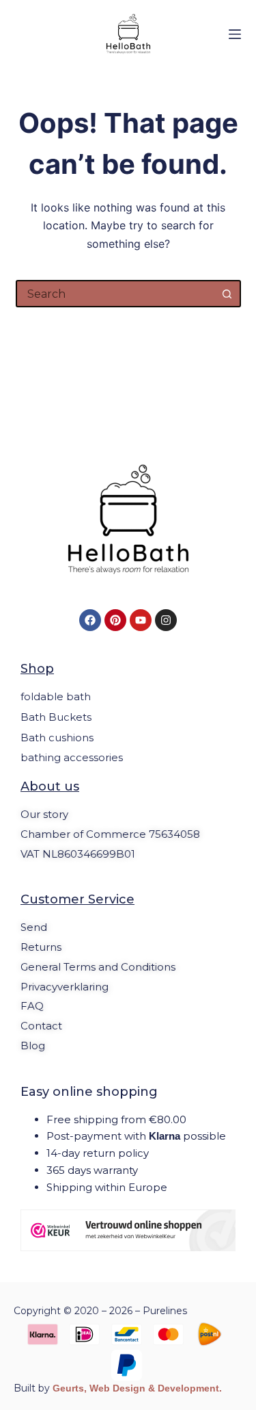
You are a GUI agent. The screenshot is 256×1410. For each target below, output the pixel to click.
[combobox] (116, 293)
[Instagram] (166, 620)
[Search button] (227, 293)
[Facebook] (90, 620)
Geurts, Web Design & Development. (137, 1388)
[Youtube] (141, 620)
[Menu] (235, 34)
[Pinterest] (115, 620)
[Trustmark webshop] (128, 1230)
